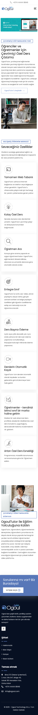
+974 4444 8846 (20, 2)
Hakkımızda (7, 645)
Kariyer (6, 654)
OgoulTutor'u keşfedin (13, 90)
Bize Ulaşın (7, 650)
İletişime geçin (11, 590)
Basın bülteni (8, 659)
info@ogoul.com (12, 691)
